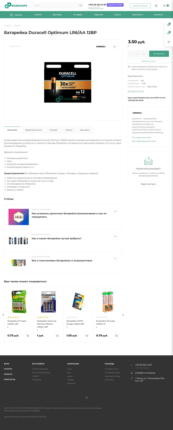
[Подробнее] (115, 211)
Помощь (109, 364)
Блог (6, 364)
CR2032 (35, 376)
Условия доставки (112, 373)
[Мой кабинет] (156, 6)
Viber (86, 398)
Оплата (69, 130)
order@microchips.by (96, 8)
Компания (73, 364)
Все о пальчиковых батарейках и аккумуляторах (62, 260)
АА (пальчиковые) (40, 369)
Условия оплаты (112, 369)
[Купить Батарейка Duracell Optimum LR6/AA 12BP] (67, 82)
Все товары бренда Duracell (144, 141)
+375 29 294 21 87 (97, 5)
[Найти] (80, 5)
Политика (109, 380)
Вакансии (71, 383)
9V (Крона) (36, 380)
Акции (70, 376)
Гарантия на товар (112, 376)
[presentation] (3, 315)
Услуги (8, 369)
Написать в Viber (115, 5)
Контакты (9, 379)
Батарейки (38, 364)
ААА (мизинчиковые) (41, 373)
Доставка (84, 130)
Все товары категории (141, 137)
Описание (12, 130)
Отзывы (53, 130)
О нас (69, 369)
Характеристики (33, 130)
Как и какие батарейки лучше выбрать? (56, 238)
